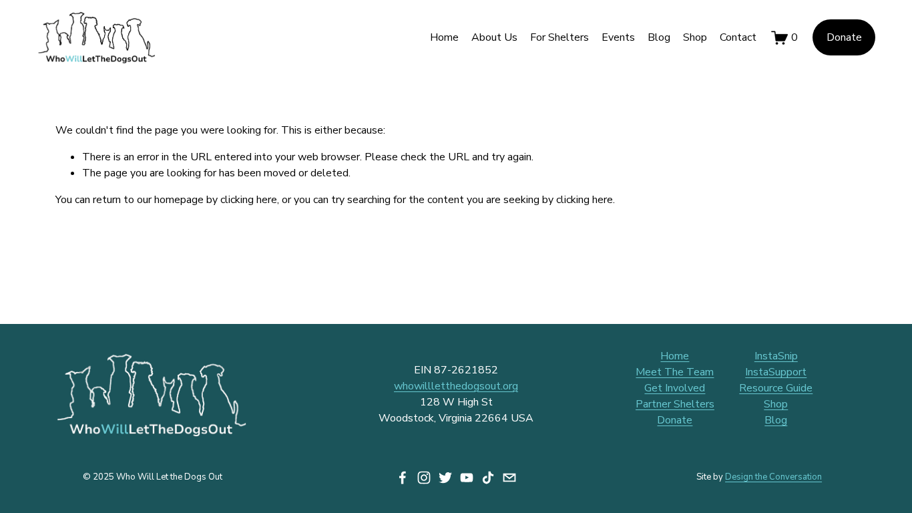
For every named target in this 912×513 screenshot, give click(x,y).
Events (618, 37)
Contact (738, 37)
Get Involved (674, 388)
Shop (695, 37)
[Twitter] (445, 477)
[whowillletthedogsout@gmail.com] (509, 477)
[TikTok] (488, 477)
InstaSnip (776, 356)
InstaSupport (776, 372)
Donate (844, 37)
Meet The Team (675, 372)
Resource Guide (776, 388)
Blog (659, 37)
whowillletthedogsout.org (456, 386)
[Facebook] (402, 477)
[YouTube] (466, 477)
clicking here (248, 199)
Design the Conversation (773, 477)
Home (444, 37)
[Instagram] (424, 477)
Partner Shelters (675, 404)
